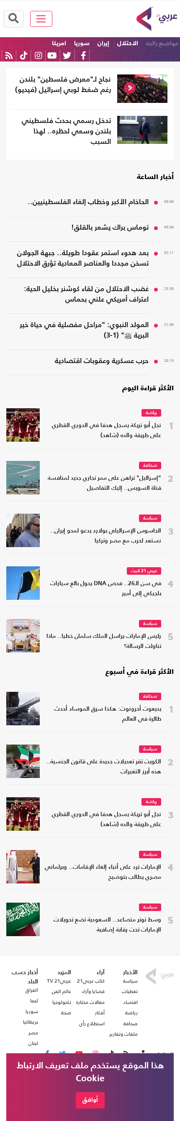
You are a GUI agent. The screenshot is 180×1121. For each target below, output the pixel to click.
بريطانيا (30, 1022)
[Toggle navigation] (41, 19)
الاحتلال (127, 43)
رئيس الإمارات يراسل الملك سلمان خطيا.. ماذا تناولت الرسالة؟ (103, 641)
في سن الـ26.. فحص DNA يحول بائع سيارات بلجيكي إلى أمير (105, 588)
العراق (32, 990)
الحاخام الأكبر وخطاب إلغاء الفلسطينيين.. (88, 202)
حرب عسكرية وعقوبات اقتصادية (102, 361)
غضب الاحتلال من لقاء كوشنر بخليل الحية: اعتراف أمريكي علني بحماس (86, 294)
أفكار (100, 1012)
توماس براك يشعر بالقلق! (110, 227)
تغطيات (130, 991)
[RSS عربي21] (9, 55)
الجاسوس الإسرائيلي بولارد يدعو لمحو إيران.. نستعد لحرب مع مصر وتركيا (105, 536)
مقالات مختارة (90, 1002)
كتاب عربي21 (91, 981)
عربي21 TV (59, 981)
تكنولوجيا (61, 1002)
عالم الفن (61, 991)
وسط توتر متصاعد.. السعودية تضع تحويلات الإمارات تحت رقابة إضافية (107, 925)
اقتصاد (130, 1002)
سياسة (150, 518)
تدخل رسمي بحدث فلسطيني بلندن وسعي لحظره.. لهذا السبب (66, 132)
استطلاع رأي (92, 1023)
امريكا (59, 43)
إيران (103, 43)
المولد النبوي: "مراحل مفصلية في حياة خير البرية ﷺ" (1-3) (84, 330)
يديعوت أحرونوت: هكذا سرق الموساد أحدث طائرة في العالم (107, 714)
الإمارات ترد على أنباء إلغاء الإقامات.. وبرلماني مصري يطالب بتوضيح (103, 872)
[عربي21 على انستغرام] (38, 55)
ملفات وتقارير (123, 1034)
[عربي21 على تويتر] (67, 55)
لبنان (33, 1043)
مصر (33, 1033)
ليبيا (34, 1000)
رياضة (151, 413)
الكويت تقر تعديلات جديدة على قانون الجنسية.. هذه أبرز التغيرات (103, 767)
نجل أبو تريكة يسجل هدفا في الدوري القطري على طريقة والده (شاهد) (106, 430)
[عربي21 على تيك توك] (23, 55)
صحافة (150, 465)
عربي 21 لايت (144, 571)
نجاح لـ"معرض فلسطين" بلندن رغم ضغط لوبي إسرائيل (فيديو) (63, 85)
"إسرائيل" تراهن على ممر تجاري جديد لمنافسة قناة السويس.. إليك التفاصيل (104, 483)
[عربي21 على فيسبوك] (83, 55)
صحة (66, 1012)
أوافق (90, 1100)
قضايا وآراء (93, 991)
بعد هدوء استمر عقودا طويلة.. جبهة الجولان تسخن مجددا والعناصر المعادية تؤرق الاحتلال (83, 258)
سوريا (82, 43)
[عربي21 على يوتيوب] (52, 55)
